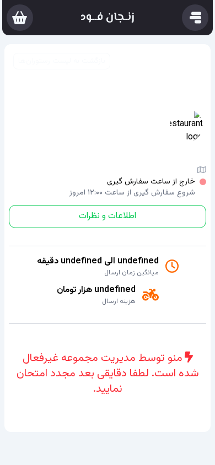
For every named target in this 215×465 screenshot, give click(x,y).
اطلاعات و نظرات (107, 216)
